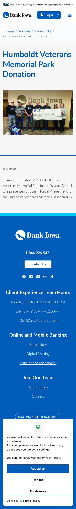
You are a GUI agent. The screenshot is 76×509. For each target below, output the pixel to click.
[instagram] (45, 276)
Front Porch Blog (42, 31)
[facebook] (24, 276)
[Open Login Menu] (58, 15)
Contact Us (38, 264)
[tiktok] (52, 276)
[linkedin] (31, 276)
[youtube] (38, 276)
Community (24, 31)
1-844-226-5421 (38, 253)
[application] (38, 462)
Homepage (8, 31)
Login (49, 15)
